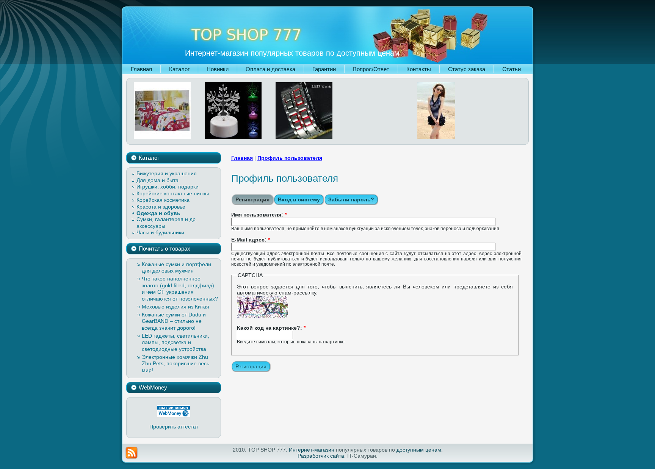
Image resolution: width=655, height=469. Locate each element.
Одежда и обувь (158, 213)
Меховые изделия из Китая (175, 307)
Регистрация (252, 199)
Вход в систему (299, 199)
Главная (242, 158)
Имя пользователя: (259, 215)
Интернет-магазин (311, 450)
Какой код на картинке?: (271, 328)
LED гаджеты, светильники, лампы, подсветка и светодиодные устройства (175, 342)
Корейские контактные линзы (172, 193)
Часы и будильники (160, 232)
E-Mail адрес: (250, 240)
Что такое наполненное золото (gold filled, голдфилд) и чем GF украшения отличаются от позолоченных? (180, 289)
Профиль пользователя (289, 158)
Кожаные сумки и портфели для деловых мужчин (176, 267)
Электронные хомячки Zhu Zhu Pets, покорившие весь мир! (175, 363)
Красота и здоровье (160, 207)
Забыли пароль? (351, 199)
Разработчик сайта (321, 456)
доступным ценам (418, 450)
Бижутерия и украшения (166, 173)
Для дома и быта (157, 180)
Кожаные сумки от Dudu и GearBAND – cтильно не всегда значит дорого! (174, 321)
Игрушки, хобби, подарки (167, 187)
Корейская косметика (163, 200)
